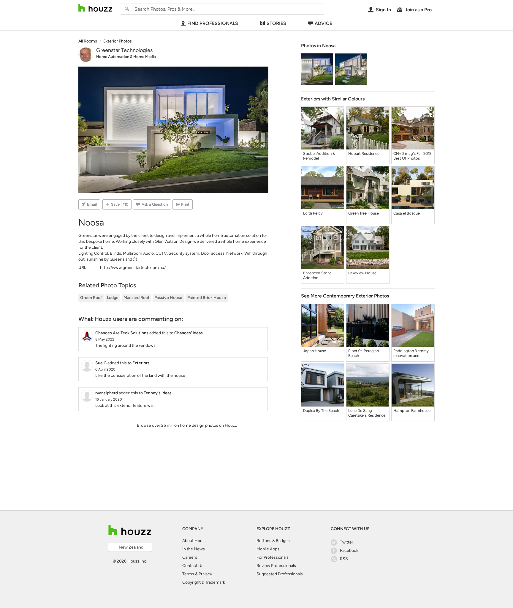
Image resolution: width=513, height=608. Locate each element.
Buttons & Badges (273, 540)
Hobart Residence (363, 153)
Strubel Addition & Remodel (319, 155)
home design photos (199, 425)
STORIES (276, 23)
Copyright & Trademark (203, 582)
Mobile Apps (267, 549)
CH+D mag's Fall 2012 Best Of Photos (412, 155)
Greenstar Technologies (124, 50)
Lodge (112, 297)
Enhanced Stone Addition (317, 275)
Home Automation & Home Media (126, 56)
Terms (188, 574)
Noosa (328, 45)
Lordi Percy (313, 213)
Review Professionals (276, 565)
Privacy (205, 574)
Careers (189, 557)
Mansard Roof (136, 297)
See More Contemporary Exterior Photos (345, 296)
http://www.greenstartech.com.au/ (133, 267)
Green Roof (91, 297)
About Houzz (194, 540)
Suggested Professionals (279, 574)
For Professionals (272, 557)
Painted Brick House (206, 297)
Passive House (168, 297)
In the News (193, 549)
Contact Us (192, 565)
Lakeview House (362, 273)
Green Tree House (363, 213)
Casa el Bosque (406, 213)
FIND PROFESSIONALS (212, 23)
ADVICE (323, 23)
